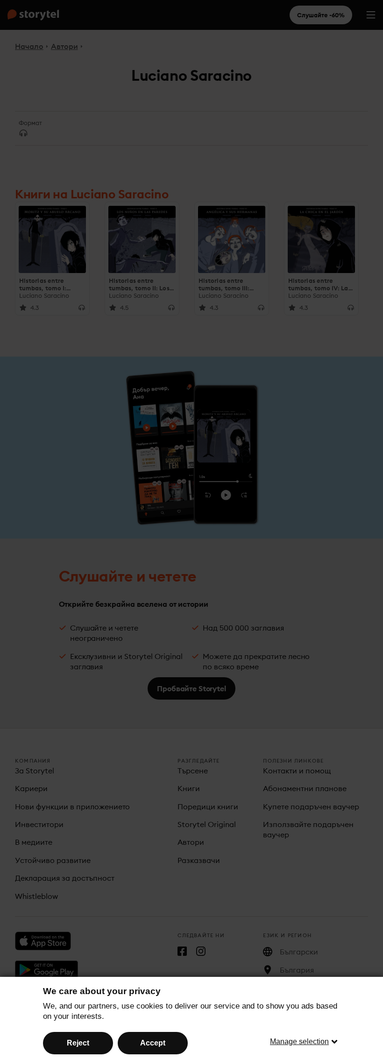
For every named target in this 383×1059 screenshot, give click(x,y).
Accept (152, 1043)
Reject (78, 1043)
